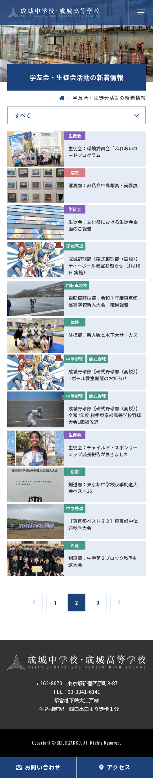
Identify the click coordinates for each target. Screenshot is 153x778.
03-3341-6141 (84, 691)
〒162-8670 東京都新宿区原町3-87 (76, 683)
